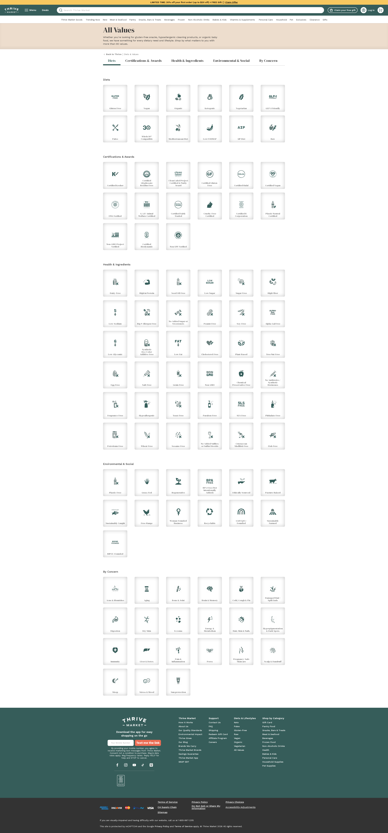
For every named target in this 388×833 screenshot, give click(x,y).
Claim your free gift (344, 10)
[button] (381, 10)
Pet (291, 19)
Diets (112, 60)
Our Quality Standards (190, 730)
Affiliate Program (218, 738)
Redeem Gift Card (218, 734)
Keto (236, 722)
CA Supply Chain (167, 807)
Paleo (237, 726)
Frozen (181, 19)
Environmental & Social (231, 60)
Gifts (325, 19)
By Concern (268, 60)
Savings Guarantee (188, 754)
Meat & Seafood (118, 19)
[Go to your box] (381, 10)
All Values (239, 750)
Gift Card (267, 722)
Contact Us (215, 722)
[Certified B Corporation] (121, 780)
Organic (238, 742)
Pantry (132, 19)
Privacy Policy (200, 802)
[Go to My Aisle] (11, 10)
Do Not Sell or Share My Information (206, 807)
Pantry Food (268, 726)
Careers (213, 742)
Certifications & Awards (143, 60)
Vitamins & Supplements (242, 19)
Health (265, 750)
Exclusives (301, 19)
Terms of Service (168, 802)
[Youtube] (134, 765)
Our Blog (183, 742)
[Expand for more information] (223, 2)
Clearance (315, 19)
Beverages (169, 19)
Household (281, 19)
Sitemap (162, 812)
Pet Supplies (269, 766)
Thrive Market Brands (190, 750)
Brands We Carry (187, 746)
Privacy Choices (235, 802)
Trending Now (93, 19)
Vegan (237, 738)
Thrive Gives (185, 738)
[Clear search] (323, 10)
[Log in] (364, 10)
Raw (236, 734)
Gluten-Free (240, 730)
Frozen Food (269, 742)
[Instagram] (126, 765)
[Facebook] (117, 765)
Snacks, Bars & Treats (150, 19)
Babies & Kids (219, 19)
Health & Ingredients (187, 60)
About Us (183, 726)
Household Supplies (272, 762)
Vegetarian (239, 746)
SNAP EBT (184, 762)
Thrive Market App (188, 758)
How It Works (186, 722)
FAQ (211, 726)
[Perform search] (60, 10)
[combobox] (190, 10)
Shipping (213, 730)
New (105, 19)
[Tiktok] (143, 765)
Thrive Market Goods (71, 19)
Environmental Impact (190, 734)
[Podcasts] (151, 765)
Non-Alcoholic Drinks (198, 19)
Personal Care (266, 19)
